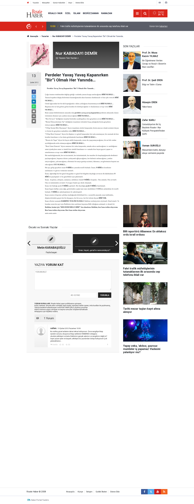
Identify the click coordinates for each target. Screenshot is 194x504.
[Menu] (137, 13)
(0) (62, 345)
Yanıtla (55, 345)
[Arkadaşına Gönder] (34, 111)
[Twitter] (34, 97)
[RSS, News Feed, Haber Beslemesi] (164, 491)
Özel (68, 13)
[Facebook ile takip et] (144, 491)
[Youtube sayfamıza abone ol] (157, 491)
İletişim (89, 492)
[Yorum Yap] (34, 121)
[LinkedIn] (34, 101)
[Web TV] (159, 2)
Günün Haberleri (59, 3)
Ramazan (106, 13)
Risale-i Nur (55, 13)
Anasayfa (70, 492)
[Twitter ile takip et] (151, 491)
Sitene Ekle (79, 3)
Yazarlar (36, 3)
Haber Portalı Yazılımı (40, 500)
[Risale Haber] (35, 13)
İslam (76, 13)
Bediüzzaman (91, 13)
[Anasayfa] (28, 3)
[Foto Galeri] (166, 2)
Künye (80, 492)
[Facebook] (34, 92)
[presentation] (36, 26)
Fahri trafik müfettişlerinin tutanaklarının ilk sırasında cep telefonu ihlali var (94, 26)
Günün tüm (158, 26)
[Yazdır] (34, 116)
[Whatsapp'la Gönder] (34, 106)
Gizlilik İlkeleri (101, 492)
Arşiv (70, 3)
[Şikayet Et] (107, 344)
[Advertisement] (14, 77)
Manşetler (46, 3)
